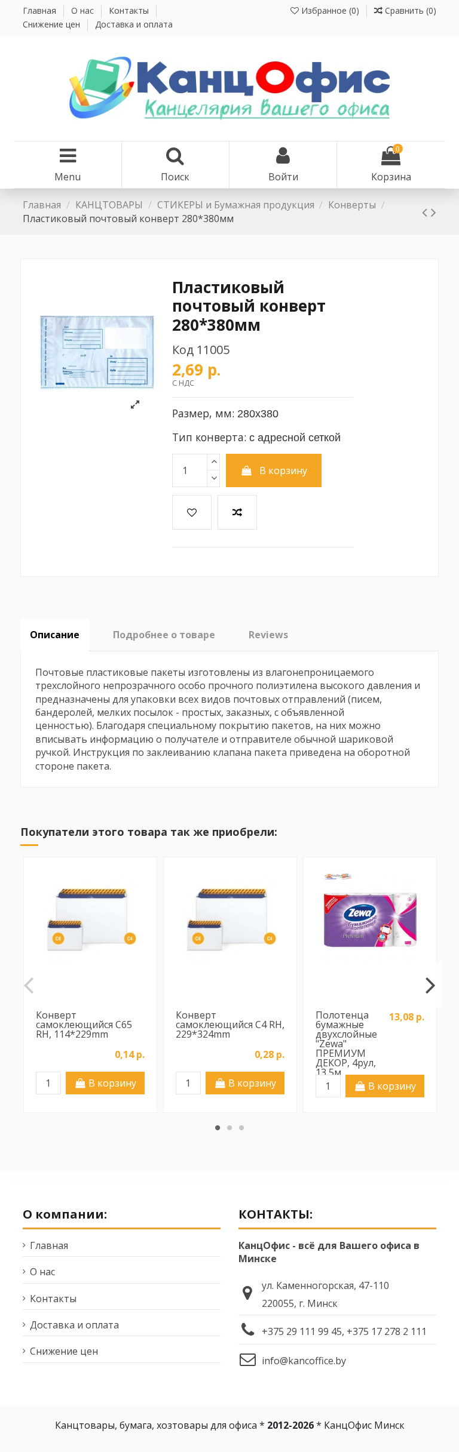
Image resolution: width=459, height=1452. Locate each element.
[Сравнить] (99, 989)
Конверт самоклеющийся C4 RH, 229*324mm (230, 1024)
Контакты (130, 10)
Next (429, 984)
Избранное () (330, 10)
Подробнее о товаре (164, 634)
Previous (29, 984)
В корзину (283, 470)
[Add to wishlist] (192, 512)
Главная (41, 10)
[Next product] (433, 212)
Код (183, 349)
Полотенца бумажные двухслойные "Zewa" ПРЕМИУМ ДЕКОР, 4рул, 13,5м (346, 1043)
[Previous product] (426, 212)
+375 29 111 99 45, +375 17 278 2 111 (344, 1331)
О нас (83, 10)
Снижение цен (52, 24)
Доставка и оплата (134, 24)
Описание (54, 634)
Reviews (268, 634)
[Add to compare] (237, 512)
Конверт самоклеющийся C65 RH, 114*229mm (84, 1024)
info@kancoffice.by (304, 1360)
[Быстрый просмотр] (90, 1009)
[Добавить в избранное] (80, 989)
